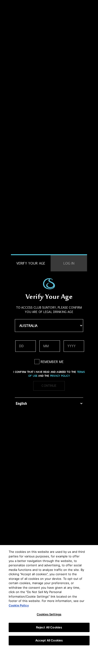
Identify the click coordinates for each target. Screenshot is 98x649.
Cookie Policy (19, 605)
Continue (48, 386)
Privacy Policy (60, 376)
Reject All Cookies (49, 627)
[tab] (31, 263)
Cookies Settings (49, 614)
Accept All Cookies (49, 640)
